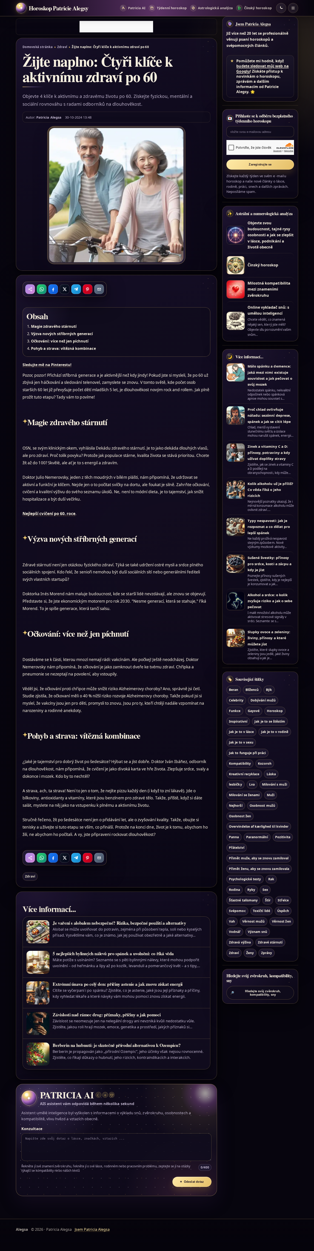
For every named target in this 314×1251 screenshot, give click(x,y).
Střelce (283, 900)
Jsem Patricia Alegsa (253, 23)
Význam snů (257, 932)
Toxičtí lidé (261, 911)
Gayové (254, 711)
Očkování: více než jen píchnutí (60, 341)
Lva (252, 784)
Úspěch (283, 911)
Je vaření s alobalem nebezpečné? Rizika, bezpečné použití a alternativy (119, 923)
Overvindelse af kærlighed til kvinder (258, 826)
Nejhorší (235, 805)
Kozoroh (264, 763)
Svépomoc (237, 911)
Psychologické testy (245, 879)
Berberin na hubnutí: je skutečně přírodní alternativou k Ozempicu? (116, 1045)
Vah (232, 921)
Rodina (234, 890)
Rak (271, 879)
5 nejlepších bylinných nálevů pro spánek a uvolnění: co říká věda (113, 953)
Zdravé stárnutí (270, 942)
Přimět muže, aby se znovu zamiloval (258, 858)
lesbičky (235, 784)
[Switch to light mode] (281, 8)
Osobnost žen (240, 816)
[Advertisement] (116, 26)
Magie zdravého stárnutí (54, 326)
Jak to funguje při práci (247, 753)
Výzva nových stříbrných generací (62, 333)
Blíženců (252, 690)
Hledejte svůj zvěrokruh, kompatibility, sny (255, 992)
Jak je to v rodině (274, 732)
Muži (270, 795)
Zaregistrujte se (260, 164)
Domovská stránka (38, 47)
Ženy (250, 953)
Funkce (234, 711)
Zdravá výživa (240, 942)
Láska (271, 774)
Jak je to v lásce (241, 732)
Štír (268, 900)
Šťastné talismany (243, 900)
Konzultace (31, 1128)
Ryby (251, 890)
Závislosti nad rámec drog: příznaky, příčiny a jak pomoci (106, 1014)
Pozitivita (282, 837)
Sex (265, 890)
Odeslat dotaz (192, 1181)
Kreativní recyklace (244, 774)
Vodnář (234, 932)
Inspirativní (238, 721)
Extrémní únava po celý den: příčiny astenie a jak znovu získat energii (118, 984)
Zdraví (62, 47)
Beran (233, 690)
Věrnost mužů (253, 921)
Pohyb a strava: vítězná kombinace (63, 348)
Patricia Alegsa (48, 117)
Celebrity (236, 700)
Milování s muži (274, 784)
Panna (234, 837)
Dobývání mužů (263, 700)
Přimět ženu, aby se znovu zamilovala (259, 868)
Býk (269, 690)
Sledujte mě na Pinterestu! (47, 364)
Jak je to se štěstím (269, 721)
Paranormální (257, 837)
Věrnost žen (281, 921)
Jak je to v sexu (241, 742)
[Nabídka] (293, 8)
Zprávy (266, 953)
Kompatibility (240, 763)
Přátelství (236, 847)
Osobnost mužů (262, 805)
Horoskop (275, 711)
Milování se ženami (244, 795)
